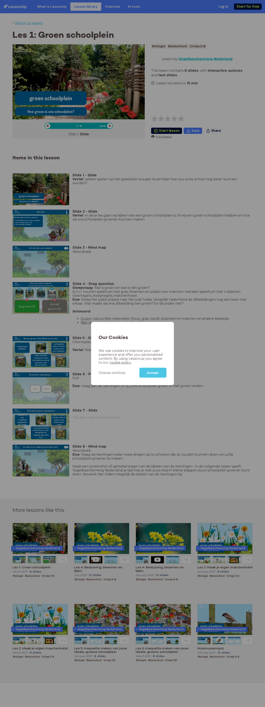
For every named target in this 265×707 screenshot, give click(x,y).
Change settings (112, 372)
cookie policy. (120, 362)
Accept (153, 372)
